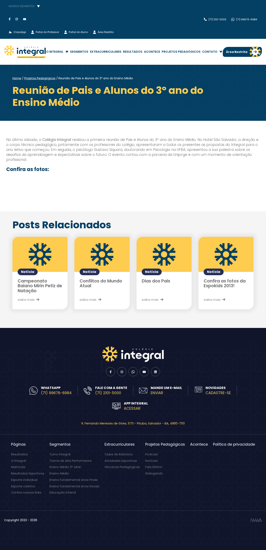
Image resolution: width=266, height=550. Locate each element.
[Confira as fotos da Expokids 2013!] (226, 254)
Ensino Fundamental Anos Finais (73, 480)
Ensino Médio (59, 473)
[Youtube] (25, 19)
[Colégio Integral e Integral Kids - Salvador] (25, 51)
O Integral (54, 52)
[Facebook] (9, 19)
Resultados (132, 52)
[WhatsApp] (133, 371)
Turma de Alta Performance (70, 461)
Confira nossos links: (26, 492)
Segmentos (79, 52)
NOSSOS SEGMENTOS (21, 6)
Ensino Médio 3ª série (65, 467)
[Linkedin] (155, 371)
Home (16, 78)
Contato (209, 52)
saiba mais (26, 299)
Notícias (151, 461)
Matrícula (18, 467)
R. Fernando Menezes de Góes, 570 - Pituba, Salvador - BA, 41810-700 (133, 423)
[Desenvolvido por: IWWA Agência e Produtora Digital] (256, 520)
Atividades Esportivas (121, 461)
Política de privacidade (234, 444)
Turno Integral (59, 454)
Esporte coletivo (23, 486)
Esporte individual (24, 480)
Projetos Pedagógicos (181, 52)
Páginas (18, 444)
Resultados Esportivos (27, 473)
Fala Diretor (153, 467)
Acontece (152, 52)
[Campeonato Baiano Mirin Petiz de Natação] (40, 254)
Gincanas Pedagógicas (122, 467)
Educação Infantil (62, 492)
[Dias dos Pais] (164, 254)
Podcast (151, 454)
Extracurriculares (105, 52)
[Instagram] (17, 19)
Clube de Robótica (119, 454)
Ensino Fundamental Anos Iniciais (74, 486)
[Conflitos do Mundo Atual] (101, 254)
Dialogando (154, 473)
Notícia (27, 271)
